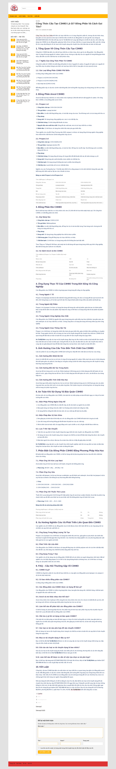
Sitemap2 (39, 706)
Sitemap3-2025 (40, 710)
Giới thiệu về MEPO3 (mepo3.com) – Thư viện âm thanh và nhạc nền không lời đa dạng (23, 48)
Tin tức (30, 16)
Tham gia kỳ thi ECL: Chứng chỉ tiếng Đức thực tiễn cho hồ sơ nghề (23, 41)
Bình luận (41, 726)
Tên (39, 740)
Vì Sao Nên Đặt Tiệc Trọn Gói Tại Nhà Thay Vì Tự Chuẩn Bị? (23, 95)
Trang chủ (13, 16)
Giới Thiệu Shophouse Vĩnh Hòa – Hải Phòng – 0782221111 (22, 62)
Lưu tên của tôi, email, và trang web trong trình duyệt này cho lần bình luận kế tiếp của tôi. (67, 748)
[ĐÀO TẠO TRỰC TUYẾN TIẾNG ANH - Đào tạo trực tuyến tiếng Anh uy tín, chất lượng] (14, 8)
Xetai (39, 702)
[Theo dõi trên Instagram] (101, 8)
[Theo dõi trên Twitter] (103, 8)
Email (62, 740)
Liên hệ (37, 16)
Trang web (86, 740)
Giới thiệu (22, 16)
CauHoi (40, 693)
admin (50, 29)
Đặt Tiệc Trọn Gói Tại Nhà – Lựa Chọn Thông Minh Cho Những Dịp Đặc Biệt (23, 69)
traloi (39, 696)
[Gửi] (39, 8)
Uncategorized (42, 699)
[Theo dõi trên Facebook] (98, 8)
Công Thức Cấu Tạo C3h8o (44, 35)
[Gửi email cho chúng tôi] (105, 8)
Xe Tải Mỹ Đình (76, 689)
